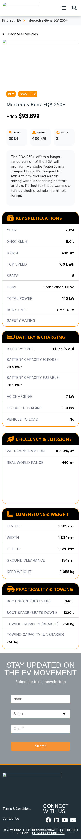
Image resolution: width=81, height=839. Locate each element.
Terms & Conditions (17, 809)
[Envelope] (73, 820)
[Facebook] (48, 820)
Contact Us (11, 819)
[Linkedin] (56, 820)
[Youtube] (64, 820)
